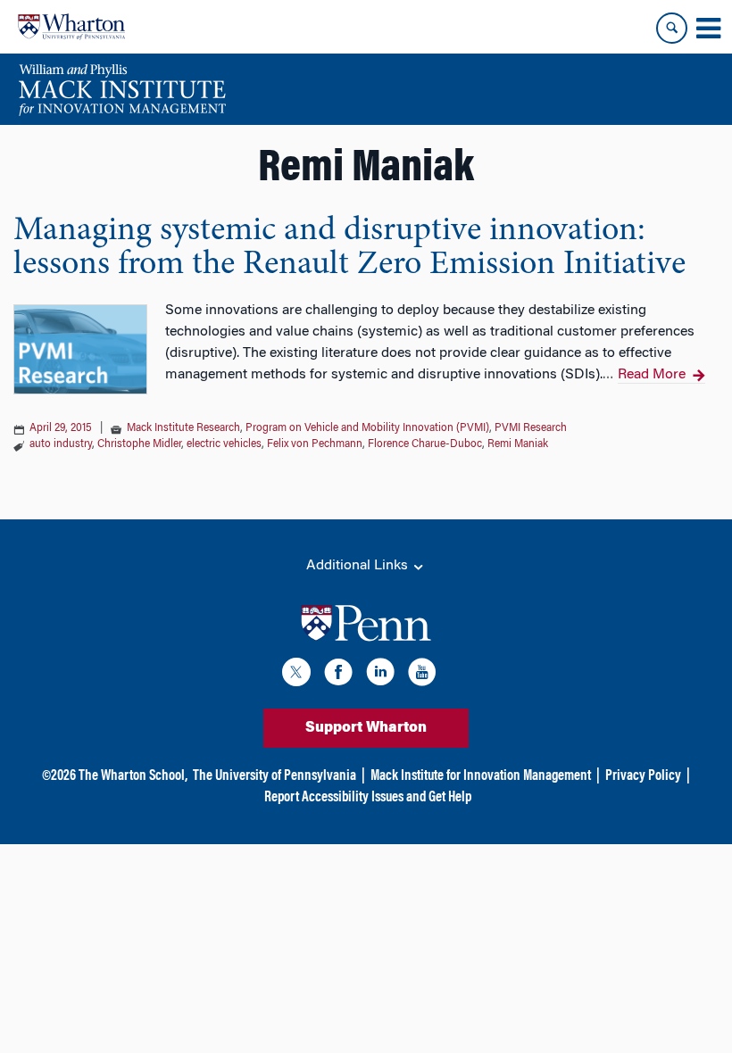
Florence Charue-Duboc (425, 444)
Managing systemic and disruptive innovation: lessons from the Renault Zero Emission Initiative (349, 248)
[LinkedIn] (380, 675)
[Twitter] (296, 675)
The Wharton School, (133, 776)
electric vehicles (224, 444)
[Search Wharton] (671, 28)
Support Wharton (366, 728)
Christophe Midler (139, 444)
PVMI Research (531, 428)
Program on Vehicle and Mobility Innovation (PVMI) (367, 428)
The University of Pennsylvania (274, 776)
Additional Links (359, 566)
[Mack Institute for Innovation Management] (122, 89)
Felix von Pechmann (314, 444)
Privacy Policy (643, 776)
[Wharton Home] (71, 26)
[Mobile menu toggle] (708, 28)
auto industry (60, 444)
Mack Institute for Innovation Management (480, 776)
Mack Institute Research (183, 428)
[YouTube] (422, 675)
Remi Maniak (517, 444)
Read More (652, 375)
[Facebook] (338, 675)
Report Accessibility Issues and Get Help (367, 798)
